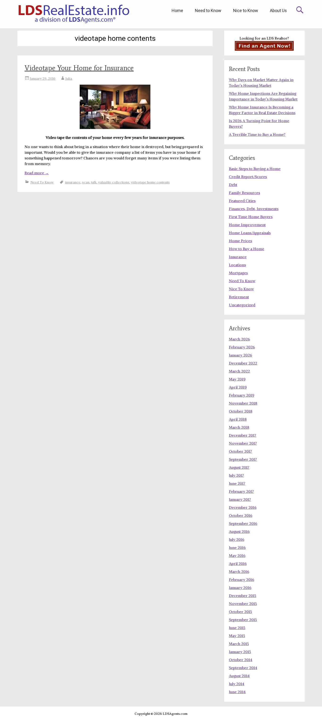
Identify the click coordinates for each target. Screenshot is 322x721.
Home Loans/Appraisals (250, 232)
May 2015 (237, 635)
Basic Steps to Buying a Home (255, 168)
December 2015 (242, 595)
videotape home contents (150, 182)
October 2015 (240, 611)
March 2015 (239, 643)
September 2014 (243, 667)
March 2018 (239, 427)
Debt (233, 184)
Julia (68, 78)
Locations (237, 264)
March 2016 (239, 571)
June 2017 (237, 483)
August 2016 (239, 531)
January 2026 (240, 355)
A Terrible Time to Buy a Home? (257, 134)
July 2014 (236, 683)
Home (177, 10)
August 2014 (239, 675)
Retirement (239, 296)
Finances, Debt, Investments (253, 208)
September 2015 (243, 619)
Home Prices (240, 240)
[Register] (264, 46)
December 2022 (243, 363)
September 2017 (243, 459)
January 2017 (240, 499)
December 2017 (242, 435)
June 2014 (237, 691)
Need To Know (42, 182)
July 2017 (236, 475)
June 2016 (237, 547)
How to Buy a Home (246, 248)
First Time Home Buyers (250, 216)
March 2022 (239, 371)
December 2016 (242, 507)
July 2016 (236, 539)
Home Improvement (247, 224)
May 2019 (237, 379)
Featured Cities (242, 200)
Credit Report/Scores (248, 176)
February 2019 (241, 395)
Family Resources (244, 192)
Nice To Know (241, 288)
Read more (37, 172)
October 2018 (240, 411)
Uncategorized (242, 304)
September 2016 (243, 523)
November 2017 (243, 443)
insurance (72, 182)
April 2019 (238, 387)
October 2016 (240, 515)
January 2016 (240, 587)
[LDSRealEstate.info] (73, 14)
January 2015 (240, 651)
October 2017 (240, 451)
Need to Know (208, 10)
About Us (278, 10)
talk (93, 182)
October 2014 (240, 659)
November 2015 (243, 603)
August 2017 (239, 467)
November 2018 (243, 403)
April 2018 (238, 419)
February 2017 (241, 491)
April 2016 (238, 563)
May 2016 (237, 555)
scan (85, 182)
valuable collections (113, 182)
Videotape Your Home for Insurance (79, 67)
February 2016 (241, 579)
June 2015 (237, 627)
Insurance (238, 256)
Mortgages (238, 272)
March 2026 (239, 339)
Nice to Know (245, 10)
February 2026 (242, 347)
